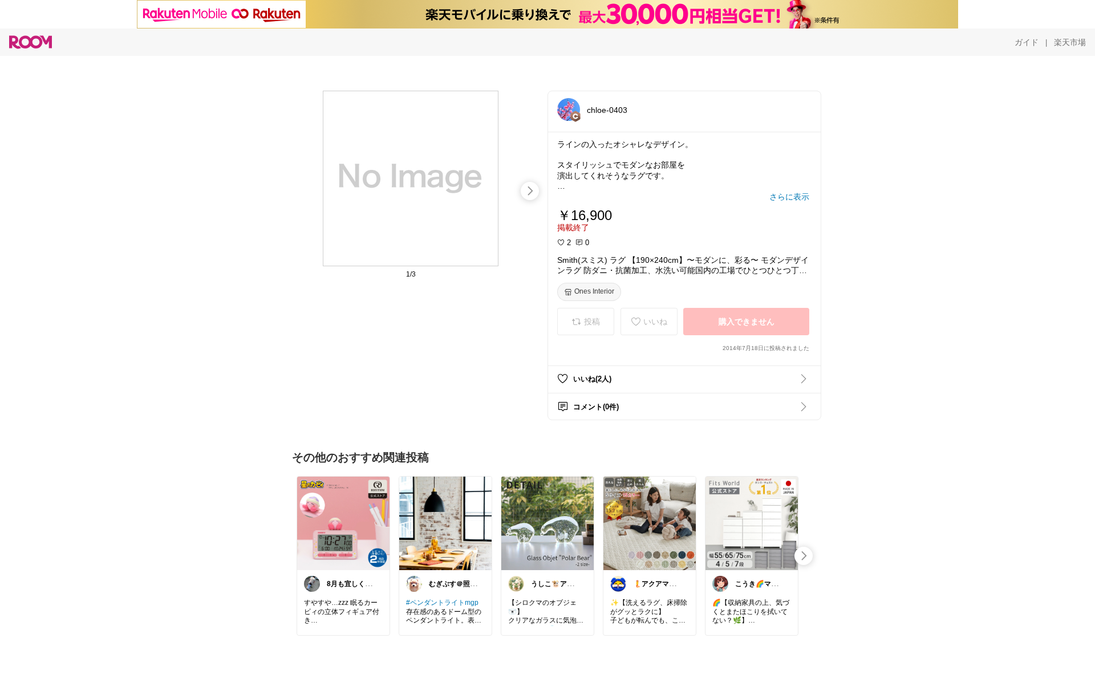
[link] (343, 523)
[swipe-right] (530, 191)
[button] (568, 109)
